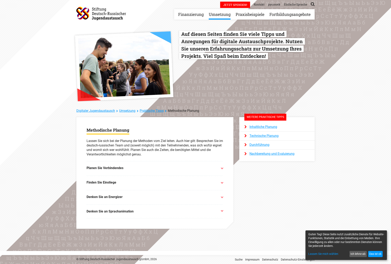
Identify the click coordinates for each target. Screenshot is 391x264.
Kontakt (259, 4)
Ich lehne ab (358, 253)
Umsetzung (220, 14)
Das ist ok (375, 253)
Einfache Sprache (295, 4)
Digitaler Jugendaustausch (95, 111)
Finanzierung (191, 14)
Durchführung (259, 145)
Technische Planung (264, 136)
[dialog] (346, 245)
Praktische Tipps (152, 111)
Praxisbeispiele (250, 14)
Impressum (252, 259)
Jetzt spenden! (235, 5)
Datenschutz (270, 259)
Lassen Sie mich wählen (323, 253)
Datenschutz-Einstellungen (298, 259)
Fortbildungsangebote (290, 14)
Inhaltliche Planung (263, 127)
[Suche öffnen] (313, 4)
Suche (239, 259)
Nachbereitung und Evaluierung (271, 154)
